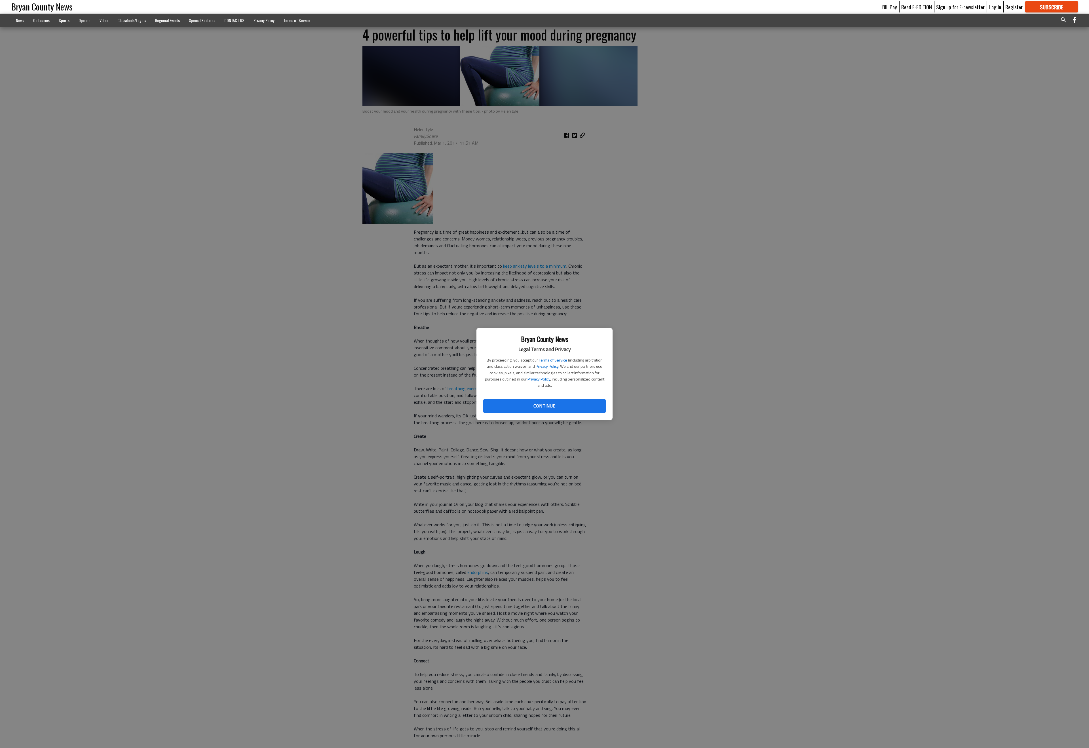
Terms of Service (553, 360)
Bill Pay (889, 6)
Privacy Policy (547, 366)
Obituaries (41, 20)
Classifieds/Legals (131, 20)
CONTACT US (234, 20)
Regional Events (167, 20)
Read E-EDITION (916, 6)
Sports (64, 20)
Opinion (84, 20)
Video (104, 20)
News (20, 20)
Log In (995, 6)
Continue (544, 405)
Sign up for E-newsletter (960, 6)
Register (1014, 6)
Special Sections (202, 20)
